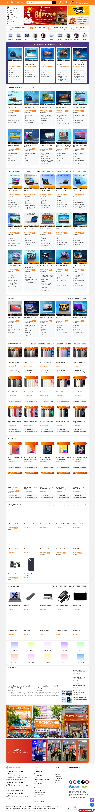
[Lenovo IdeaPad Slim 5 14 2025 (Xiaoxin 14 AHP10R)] (80, 54)
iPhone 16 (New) (60, 362)
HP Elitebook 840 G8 (61, 229)
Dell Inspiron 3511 (61, 190)
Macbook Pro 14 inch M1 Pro (79, 318)
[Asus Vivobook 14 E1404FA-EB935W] (31, 54)
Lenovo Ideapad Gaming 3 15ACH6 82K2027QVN (31, 266)
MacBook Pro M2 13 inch (46, 317)
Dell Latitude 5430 (77, 229)
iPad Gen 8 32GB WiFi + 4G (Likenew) (15, 458)
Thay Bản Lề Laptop (61, 630)
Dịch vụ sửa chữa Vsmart (30, 548)
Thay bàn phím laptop (45, 605)
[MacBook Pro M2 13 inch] (47, 308)
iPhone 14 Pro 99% (78, 392)
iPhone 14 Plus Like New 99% (14, 422)
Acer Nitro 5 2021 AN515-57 (14, 266)
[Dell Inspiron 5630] (63, 98)
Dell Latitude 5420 (77, 190)
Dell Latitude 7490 (29, 190)
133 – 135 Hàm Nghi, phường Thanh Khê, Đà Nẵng (17, 775)
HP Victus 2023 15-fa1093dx (62, 63)
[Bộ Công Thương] (74, 787)
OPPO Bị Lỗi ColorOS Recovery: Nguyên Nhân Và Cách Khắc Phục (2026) (80, 685)
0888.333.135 (38, 783)
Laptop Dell (57, 772)
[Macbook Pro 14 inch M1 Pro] (80, 308)
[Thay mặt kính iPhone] (63, 539)
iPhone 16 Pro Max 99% (14, 362)
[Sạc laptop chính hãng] (63, 596)
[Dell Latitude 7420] (31, 220)
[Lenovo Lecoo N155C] (15, 136)
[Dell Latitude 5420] (80, 181)
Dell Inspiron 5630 (61, 107)
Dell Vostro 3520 (12, 107)
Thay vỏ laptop (76, 630)
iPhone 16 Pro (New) (29, 362)
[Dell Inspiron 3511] (63, 181)
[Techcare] (17, 2)
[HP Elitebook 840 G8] (63, 220)
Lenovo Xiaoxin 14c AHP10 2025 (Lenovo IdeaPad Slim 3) (63, 146)
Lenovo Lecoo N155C (13, 145)
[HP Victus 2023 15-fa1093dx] (63, 54)
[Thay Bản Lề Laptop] (63, 621)
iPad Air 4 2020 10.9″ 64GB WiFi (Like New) (80, 458)
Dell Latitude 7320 (45, 229)
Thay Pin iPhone (77, 548)
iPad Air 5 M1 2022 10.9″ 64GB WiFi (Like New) (46, 488)
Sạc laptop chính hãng (62, 605)
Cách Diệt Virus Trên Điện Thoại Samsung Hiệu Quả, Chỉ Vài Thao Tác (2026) (79, 699)
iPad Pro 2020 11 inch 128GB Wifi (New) (62, 488)
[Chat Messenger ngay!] (92, 800)
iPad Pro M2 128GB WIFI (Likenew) (14, 488)
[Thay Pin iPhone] (80, 539)
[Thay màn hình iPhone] (47, 539)
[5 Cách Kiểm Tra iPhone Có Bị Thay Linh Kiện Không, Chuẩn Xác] (48, 677)
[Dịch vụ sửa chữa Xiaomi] (47, 514)
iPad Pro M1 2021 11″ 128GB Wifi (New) (78, 488)
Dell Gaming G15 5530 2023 (46, 146)
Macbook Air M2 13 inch (30, 317)
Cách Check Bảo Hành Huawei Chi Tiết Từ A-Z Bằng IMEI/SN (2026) (79, 672)
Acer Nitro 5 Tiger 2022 (46, 266)
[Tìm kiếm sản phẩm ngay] (54, 2)
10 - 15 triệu (65, 87)
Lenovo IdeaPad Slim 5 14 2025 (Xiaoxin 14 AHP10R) (79, 63)
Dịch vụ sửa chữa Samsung (31, 523)
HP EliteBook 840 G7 (13, 229)
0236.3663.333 (19, 790)
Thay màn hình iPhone (46, 548)
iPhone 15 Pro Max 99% (79, 362)
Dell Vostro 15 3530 (13, 63)
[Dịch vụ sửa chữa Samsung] (31, 514)
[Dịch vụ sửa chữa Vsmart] (31, 539)
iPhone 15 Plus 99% (29, 392)
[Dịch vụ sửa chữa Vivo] (15, 539)
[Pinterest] (87, 782)
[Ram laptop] (31, 621)
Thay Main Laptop (45, 630)
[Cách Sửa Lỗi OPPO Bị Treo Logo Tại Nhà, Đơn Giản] (66, 679)
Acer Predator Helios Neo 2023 (79, 266)
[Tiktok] (83, 782)
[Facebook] (70, 782)
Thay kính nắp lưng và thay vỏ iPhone (31, 574)
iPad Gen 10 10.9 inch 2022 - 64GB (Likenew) (63, 458)
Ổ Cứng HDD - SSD (12, 630)
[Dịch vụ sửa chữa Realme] (80, 514)
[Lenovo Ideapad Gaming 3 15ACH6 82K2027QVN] (31, 257)
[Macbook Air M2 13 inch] (31, 308)
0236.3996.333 (19, 779)
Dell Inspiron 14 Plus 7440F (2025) (80, 146)
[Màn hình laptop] (80, 596)
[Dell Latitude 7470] (15, 181)
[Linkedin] (79, 782)
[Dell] (28, 88)
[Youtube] (74, 782)
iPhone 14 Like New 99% (30, 421)
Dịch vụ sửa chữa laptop (14, 605)
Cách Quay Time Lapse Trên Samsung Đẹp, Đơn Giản (79, 692)
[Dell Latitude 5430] (80, 220)
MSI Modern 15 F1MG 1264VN (46, 63)
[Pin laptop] (31, 596)
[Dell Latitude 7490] (31, 181)
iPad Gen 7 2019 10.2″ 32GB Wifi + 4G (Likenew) (30, 458)
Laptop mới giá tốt (14, 88)
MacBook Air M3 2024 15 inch (63, 318)
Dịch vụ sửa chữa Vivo (13, 548)
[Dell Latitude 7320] (47, 220)
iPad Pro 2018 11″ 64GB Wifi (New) (30, 488)
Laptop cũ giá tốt (14, 171)
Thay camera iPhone (13, 573)
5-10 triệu (59, 87)
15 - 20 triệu (72, 87)
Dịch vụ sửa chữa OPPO (62, 523)
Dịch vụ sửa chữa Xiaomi (46, 523)
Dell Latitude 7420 (29, 229)
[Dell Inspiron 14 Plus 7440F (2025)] (80, 136)
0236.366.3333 (83, 3)
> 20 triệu (78, 87)
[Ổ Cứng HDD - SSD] (15, 621)
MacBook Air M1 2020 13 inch (14, 318)
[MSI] (38, 88)
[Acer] (53, 88)
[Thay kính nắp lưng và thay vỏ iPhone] (31, 564)
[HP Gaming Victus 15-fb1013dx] (31, 136)
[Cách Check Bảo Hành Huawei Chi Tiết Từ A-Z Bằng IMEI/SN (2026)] (66, 672)
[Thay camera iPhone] (15, 564)
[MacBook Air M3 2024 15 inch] (63, 308)
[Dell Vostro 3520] (15, 98)
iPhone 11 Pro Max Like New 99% (79, 422)
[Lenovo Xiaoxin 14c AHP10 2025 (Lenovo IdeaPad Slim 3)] (63, 136)
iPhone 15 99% (44, 392)
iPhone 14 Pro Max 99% (62, 392)
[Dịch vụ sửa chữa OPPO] (63, 514)
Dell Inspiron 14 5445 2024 (80, 107)
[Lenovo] (48, 88)
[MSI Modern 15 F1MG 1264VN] (47, 54)
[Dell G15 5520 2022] (63, 257)
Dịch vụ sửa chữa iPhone (14, 523)
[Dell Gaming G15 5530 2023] (47, 136)
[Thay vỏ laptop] (80, 621)
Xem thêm (84, 87)
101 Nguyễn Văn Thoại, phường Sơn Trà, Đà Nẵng (17, 796)
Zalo (92, 804)
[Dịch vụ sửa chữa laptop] (15, 596)
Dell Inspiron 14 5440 (45, 107)
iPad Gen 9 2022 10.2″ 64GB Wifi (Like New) (46, 458)
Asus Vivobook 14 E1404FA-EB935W (29, 63)
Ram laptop (27, 630)
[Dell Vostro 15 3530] (15, 54)
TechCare (71, 770)
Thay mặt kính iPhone (62, 548)
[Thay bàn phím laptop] (47, 596)
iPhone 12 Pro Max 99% (62, 421)
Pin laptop (26, 605)
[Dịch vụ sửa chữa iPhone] (15, 514)
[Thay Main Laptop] (47, 621)
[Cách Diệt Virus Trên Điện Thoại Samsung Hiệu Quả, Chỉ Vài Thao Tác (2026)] (66, 700)
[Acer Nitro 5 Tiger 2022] (47, 257)
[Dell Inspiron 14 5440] (47, 98)
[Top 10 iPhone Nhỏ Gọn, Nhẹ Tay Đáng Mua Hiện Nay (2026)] (21, 677)
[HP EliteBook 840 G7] (15, 220)
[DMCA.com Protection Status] (83, 787)
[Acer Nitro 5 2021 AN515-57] (15, 257)
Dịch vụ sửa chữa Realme (79, 523)
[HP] (33, 88)
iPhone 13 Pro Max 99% (46, 421)
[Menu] (8, 2)
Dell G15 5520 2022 (61, 266)
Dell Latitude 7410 (45, 190)
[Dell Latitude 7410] (47, 181)
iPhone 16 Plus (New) (45, 362)
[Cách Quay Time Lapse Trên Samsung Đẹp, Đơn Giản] (66, 693)
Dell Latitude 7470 (12, 190)
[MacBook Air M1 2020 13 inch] (15, 308)
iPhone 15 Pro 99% (13, 392)
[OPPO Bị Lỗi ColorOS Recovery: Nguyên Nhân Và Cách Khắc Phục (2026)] (66, 686)
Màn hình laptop (77, 605)
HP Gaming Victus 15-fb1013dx (30, 146)
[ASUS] (43, 88)
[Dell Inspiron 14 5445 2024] (80, 98)
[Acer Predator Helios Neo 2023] (80, 257)
